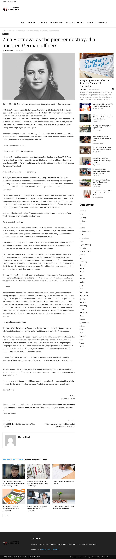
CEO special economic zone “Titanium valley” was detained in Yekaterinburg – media (13, 483)
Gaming (82, 265)
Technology (101, 23)
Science (82, 326)
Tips (81, 339)
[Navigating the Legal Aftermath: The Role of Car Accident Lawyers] (85, 172)
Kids (81, 285)
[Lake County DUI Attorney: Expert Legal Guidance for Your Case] (85, 139)
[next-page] (7, 515)
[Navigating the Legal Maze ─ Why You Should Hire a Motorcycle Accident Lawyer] (85, 183)
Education (42, 23)
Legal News (84, 295)
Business (31, 23)
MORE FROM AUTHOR (36, 459)
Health (82, 272)
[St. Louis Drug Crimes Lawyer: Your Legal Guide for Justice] (85, 150)
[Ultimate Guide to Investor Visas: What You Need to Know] (63, 496)
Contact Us (105, 557)
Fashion (82, 255)
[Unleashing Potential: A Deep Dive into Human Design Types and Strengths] (38, 471)
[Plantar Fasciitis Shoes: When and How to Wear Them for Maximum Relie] (85, 194)
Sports (90, 23)
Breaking (11, 31)
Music (82, 309)
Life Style (70, 23)
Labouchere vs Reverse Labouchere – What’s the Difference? (10, 508)
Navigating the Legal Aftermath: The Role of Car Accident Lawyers (101, 171)
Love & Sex (84, 302)
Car (81, 224)
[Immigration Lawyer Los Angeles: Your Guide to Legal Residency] (85, 161)
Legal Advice (84, 292)
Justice (82, 282)
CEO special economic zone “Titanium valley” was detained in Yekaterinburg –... (103, 117)
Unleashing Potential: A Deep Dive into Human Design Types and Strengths (37, 483)
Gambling (83, 262)
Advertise (81, 557)
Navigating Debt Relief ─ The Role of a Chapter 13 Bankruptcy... (95, 83)
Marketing (83, 306)
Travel (82, 343)
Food (81, 258)
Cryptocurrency (85, 245)
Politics (80, 23)
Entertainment (56, 23)
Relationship (84, 323)
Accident (83, 211)
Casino (82, 228)
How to (82, 278)
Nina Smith (83, 89)
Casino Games (85, 231)
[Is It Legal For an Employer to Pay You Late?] (85, 129)
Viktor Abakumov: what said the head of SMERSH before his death (60, 425)
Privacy (87, 557)
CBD (81, 234)
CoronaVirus (84, 238)
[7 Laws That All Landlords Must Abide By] (63, 471)
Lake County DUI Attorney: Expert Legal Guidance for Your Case (102, 139)
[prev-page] (3, 515)
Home (22, 23)
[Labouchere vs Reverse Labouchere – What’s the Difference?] (13, 496)
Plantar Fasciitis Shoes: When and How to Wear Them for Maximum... (102, 193)
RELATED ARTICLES (12, 459)
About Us (73, 557)
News (82, 316)
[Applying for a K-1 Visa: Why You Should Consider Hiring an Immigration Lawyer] (85, 107)
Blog (81, 214)
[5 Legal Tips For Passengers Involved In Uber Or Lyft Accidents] (38, 496)
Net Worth (83, 312)
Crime (82, 241)
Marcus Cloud (9, 50)
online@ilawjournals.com (49, 549)
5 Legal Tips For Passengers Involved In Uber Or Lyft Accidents (37, 508)
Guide (82, 268)
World (82, 346)
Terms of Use (96, 557)
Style (81, 333)
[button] (111, 23)
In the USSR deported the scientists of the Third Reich (18, 425)
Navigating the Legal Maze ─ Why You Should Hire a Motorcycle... (102, 182)
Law (81, 289)
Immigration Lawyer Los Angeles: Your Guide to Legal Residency (102, 160)
